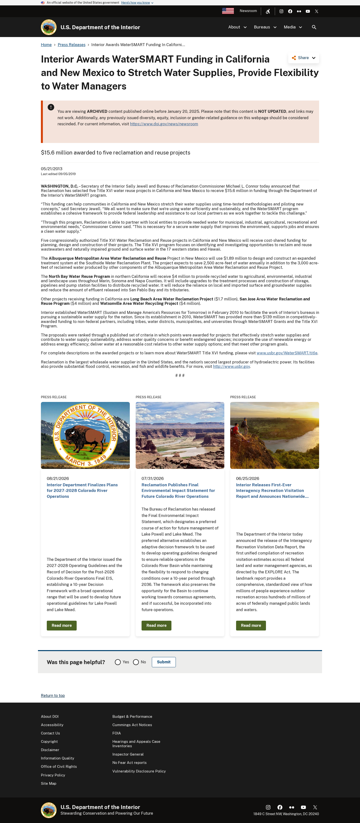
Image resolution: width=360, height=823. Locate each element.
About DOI (50, 716)
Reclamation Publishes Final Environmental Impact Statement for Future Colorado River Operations (178, 490)
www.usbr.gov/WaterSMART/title (287, 353)
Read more (62, 625)
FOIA (116, 733)
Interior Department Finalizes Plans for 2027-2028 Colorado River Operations (82, 490)
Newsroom (248, 11)
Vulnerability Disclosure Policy (139, 771)
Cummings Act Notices (132, 725)
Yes (126, 662)
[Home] (49, 27)
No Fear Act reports (129, 762)
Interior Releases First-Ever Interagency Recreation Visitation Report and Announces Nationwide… (272, 490)
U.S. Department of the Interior (100, 27)
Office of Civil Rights (59, 766)
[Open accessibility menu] (268, 11)
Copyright (49, 741)
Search (314, 27)
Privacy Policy (53, 775)
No (143, 662)
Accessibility (52, 725)
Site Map (48, 783)
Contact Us (50, 733)
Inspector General (128, 754)
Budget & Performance (132, 716)
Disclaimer (50, 750)
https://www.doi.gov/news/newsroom (164, 124)
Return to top (53, 695)
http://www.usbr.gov (231, 366)
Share (303, 57)
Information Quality (57, 758)
